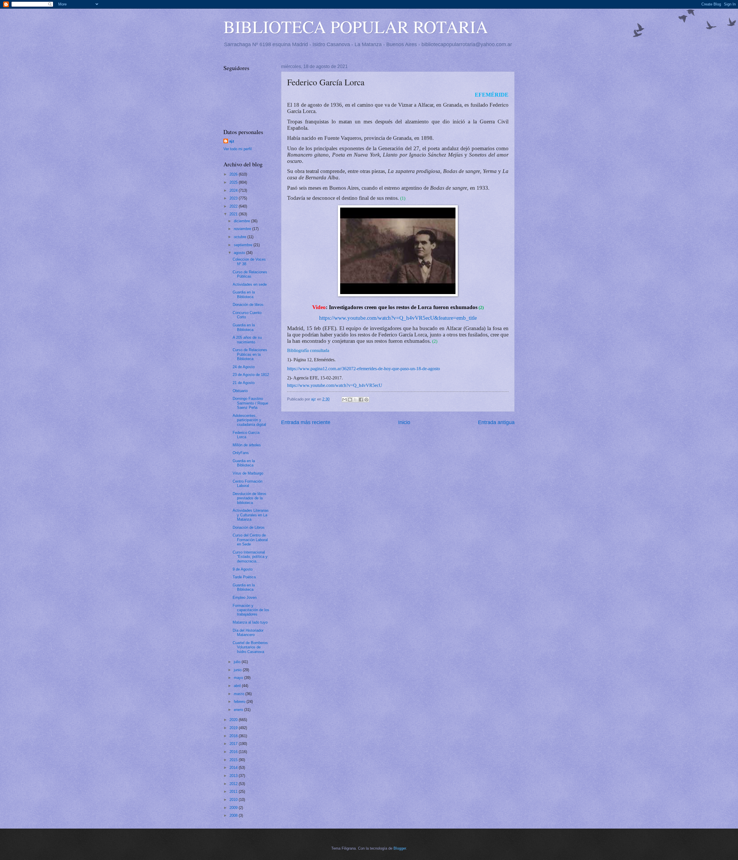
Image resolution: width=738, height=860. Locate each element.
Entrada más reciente (305, 422)
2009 (234, 808)
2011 (234, 791)
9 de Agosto (243, 569)
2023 (234, 198)
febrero (240, 701)
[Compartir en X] (355, 399)
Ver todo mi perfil (237, 149)
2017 (234, 744)
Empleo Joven (245, 597)
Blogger (400, 848)
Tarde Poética (244, 577)
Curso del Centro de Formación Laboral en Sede (250, 539)
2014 (234, 767)
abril (238, 686)
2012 (234, 784)
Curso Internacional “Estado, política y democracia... (250, 556)
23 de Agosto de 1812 (251, 374)
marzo (239, 694)
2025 (234, 182)
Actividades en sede (250, 284)
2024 (234, 190)
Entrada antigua (496, 422)
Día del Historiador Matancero (248, 632)
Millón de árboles (247, 445)
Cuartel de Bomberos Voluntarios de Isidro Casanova (250, 647)
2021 (234, 214)
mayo (239, 677)
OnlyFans (241, 453)
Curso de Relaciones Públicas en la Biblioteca (250, 354)
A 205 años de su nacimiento (247, 339)
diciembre (242, 221)
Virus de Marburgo (248, 473)
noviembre (243, 229)
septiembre (243, 245)
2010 (234, 799)
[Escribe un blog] (350, 399)
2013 (234, 776)
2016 (234, 752)
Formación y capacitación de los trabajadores (251, 610)
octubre (240, 237)
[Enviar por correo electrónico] (344, 399)
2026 (234, 174)
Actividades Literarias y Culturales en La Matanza (251, 515)
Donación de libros (248, 304)
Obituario (240, 391)
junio (238, 670)
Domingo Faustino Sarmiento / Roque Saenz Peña (250, 403)
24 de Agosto (244, 367)
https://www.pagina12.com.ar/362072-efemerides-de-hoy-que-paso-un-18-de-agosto (363, 368)
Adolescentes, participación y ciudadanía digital (249, 420)
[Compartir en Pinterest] (366, 399)
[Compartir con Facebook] (361, 399)
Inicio (404, 422)
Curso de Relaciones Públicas (250, 274)
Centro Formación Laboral (247, 483)
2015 (234, 760)
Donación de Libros (249, 527)
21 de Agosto (244, 383)
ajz (231, 141)
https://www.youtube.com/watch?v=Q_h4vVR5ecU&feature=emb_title (398, 318)
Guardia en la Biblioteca (244, 294)
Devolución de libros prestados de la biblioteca (249, 498)
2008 (234, 815)
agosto (240, 253)
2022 (234, 206)
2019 (234, 728)
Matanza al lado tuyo (250, 622)
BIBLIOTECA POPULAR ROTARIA (355, 26)
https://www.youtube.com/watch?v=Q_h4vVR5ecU (334, 385)
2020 (234, 720)
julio (238, 662)
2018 (234, 736)
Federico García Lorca (246, 434)
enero (239, 709)
